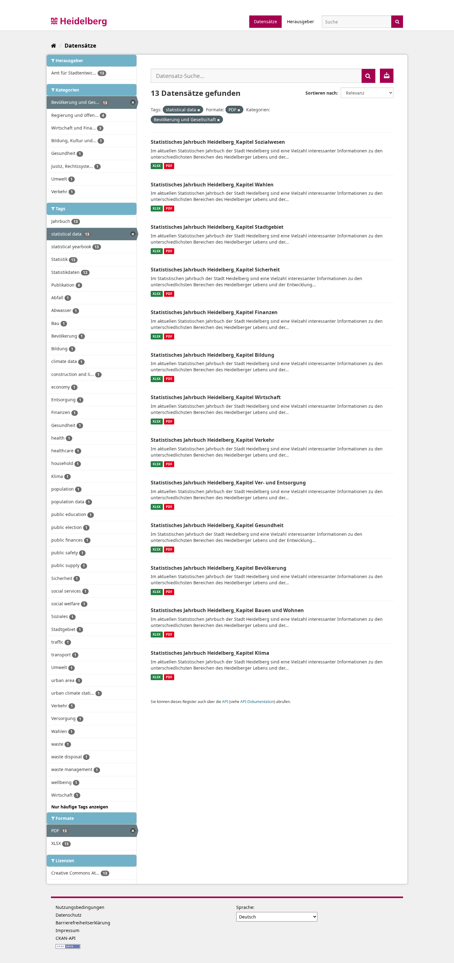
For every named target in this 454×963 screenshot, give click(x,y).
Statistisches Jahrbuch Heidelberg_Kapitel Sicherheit (215, 269)
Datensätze (265, 21)
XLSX (157, 166)
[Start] (53, 45)
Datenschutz (69, 915)
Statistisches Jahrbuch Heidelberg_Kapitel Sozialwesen (218, 141)
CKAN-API (66, 938)
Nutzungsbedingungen (80, 907)
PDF (169, 166)
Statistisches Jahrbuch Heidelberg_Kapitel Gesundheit (217, 525)
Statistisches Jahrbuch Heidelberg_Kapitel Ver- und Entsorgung (228, 482)
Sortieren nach (321, 93)
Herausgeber (300, 21)
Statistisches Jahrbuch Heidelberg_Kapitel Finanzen (214, 312)
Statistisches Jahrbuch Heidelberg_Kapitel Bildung (212, 355)
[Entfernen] (198, 110)
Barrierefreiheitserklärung (83, 923)
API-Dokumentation (257, 701)
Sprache (244, 907)
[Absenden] (397, 21)
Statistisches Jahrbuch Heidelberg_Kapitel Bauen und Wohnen (227, 610)
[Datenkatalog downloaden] (386, 76)
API (225, 701)
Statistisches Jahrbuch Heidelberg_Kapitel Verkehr (212, 440)
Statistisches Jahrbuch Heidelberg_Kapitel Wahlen (212, 184)
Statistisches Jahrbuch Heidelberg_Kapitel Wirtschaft (216, 397)
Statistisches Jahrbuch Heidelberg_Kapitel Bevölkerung (218, 568)
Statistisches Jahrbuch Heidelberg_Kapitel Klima (210, 653)
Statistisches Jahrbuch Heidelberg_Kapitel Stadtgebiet (217, 227)
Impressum (67, 930)
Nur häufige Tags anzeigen (79, 807)
